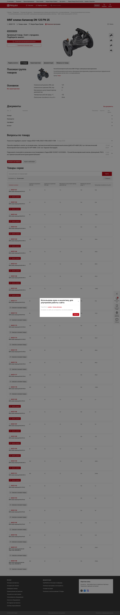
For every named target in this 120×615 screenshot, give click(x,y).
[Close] (78, 301)
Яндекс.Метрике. (57, 307)
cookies (50, 307)
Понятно (76, 314)
